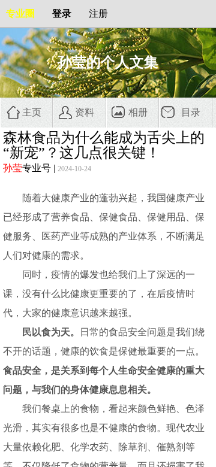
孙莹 (12, 168)
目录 (190, 112)
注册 (98, 13)
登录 (61, 13)
